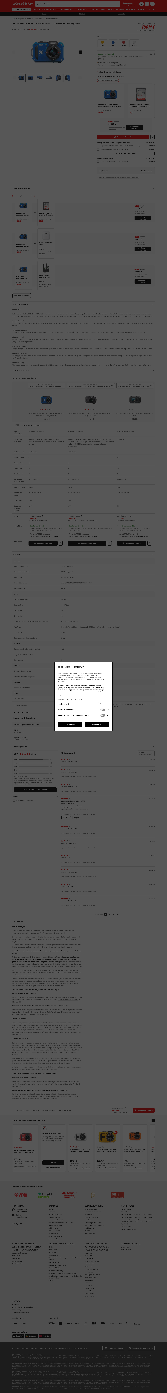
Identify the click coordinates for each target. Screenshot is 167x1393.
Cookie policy (78, 699)
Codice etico (70, 699)
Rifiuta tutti (70, 725)
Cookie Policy (61, 696)
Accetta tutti (97, 725)
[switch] (103, 710)
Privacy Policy (61, 699)
